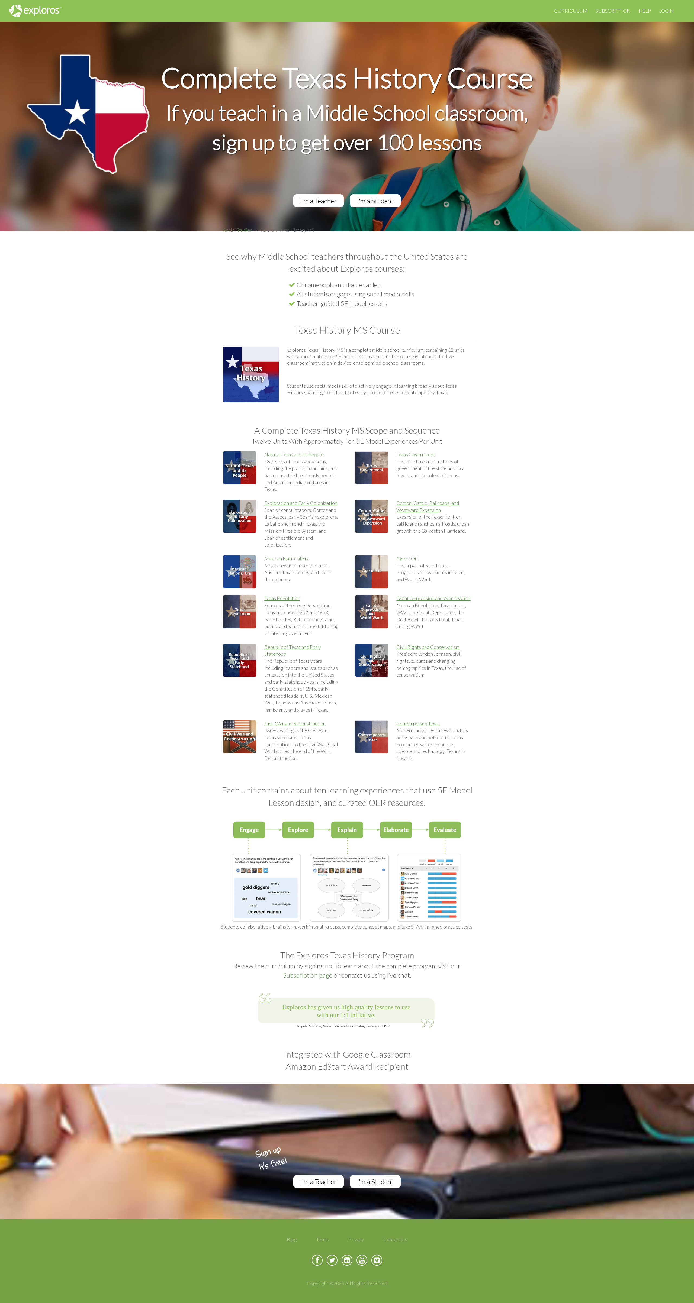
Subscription (613, 11)
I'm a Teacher (318, 201)
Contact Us (395, 1239)
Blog (292, 1239)
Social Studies (237, 230)
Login (666, 11)
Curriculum (570, 11)
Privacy (356, 1239)
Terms (322, 1239)
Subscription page (307, 975)
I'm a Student (375, 201)
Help (645, 11)
